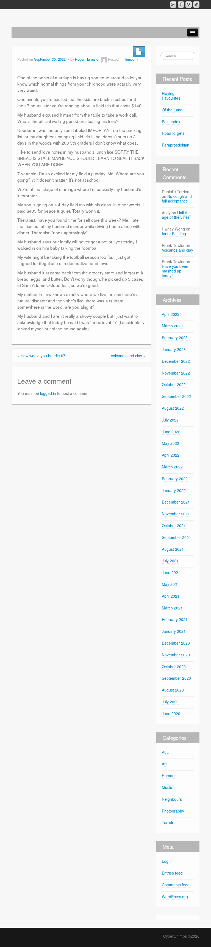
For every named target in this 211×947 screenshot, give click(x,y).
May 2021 (170, 584)
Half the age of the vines (176, 215)
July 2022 (170, 420)
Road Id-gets (173, 133)
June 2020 (171, 713)
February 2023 (175, 337)
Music (167, 787)
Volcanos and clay (126, 355)
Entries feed (172, 873)
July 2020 (170, 701)
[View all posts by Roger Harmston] (104, 59)
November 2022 (176, 373)
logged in (48, 393)
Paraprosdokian (176, 145)
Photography (173, 811)
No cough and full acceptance (177, 198)
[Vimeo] (188, 4)
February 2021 (175, 619)
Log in (167, 861)
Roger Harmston (87, 59)
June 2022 (171, 431)
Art (164, 763)
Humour (130, 59)
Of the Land (172, 110)
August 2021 (173, 549)
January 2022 (174, 490)
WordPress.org (175, 896)
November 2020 (176, 654)
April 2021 (170, 596)
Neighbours (172, 799)
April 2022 (170, 455)
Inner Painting (174, 233)
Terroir (167, 822)
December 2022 (176, 361)
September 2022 (176, 396)
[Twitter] (196, 4)
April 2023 (170, 314)
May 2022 (170, 443)
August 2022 (173, 408)
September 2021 (176, 537)
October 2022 (174, 384)
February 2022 (175, 478)
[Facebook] (181, 4)
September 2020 (176, 678)
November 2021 (176, 513)
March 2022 (172, 467)
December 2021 (176, 502)
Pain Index (171, 121)
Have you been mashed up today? (175, 270)
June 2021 (171, 572)
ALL (165, 752)
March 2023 (172, 325)
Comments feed (176, 884)
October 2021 (174, 525)
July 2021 (170, 560)
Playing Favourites (171, 96)
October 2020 (174, 666)
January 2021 (174, 631)
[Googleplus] (173, 4)
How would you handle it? (43, 355)
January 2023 (174, 349)
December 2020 (176, 643)
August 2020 (173, 690)
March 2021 (172, 608)
